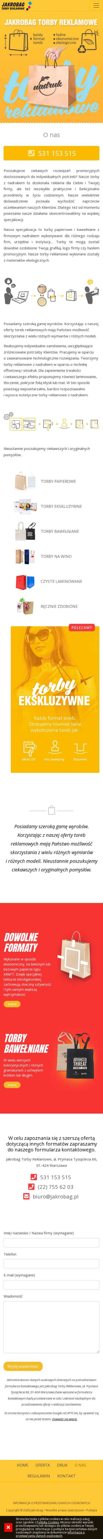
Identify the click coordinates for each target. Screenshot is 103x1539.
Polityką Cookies (48, 1522)
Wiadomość (13, 1296)
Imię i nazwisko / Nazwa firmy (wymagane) (39, 1232)
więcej (12, 1004)
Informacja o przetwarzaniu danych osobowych (50, 1534)
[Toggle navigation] (96, 5)
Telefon (10, 1254)
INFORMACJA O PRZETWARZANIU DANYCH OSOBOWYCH (51, 1503)
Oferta (42, 1465)
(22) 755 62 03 (56, 1186)
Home (22, 1465)
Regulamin (39, 1476)
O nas (80, 1465)
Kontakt (66, 1476)
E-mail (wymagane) (19, 1275)
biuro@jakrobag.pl (56, 1196)
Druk (62, 1465)
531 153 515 (55, 1177)
